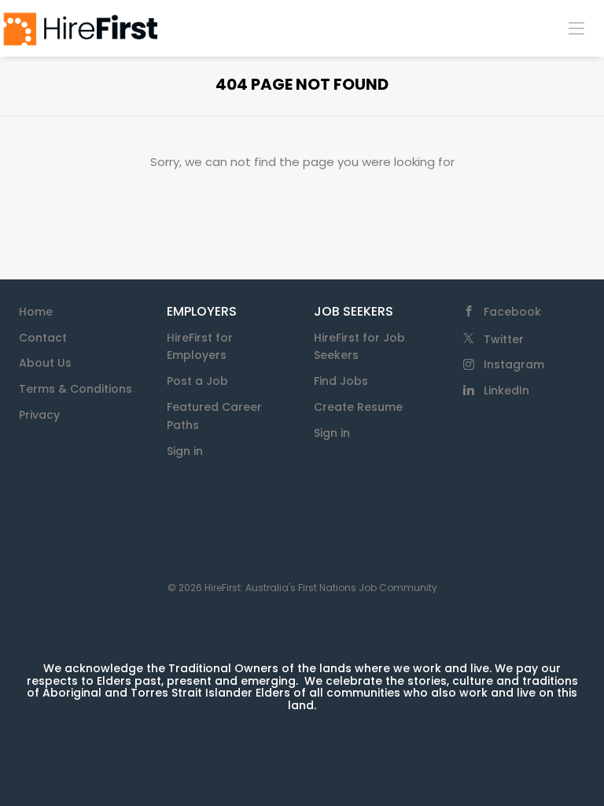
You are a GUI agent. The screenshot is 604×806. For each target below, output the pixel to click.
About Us (45, 363)
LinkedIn (506, 390)
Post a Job (197, 381)
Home (36, 312)
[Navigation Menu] (576, 27)
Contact (43, 338)
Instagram (514, 364)
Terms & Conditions (75, 389)
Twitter (504, 339)
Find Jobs (341, 381)
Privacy (39, 415)
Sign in (185, 451)
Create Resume (358, 407)
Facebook (512, 312)
